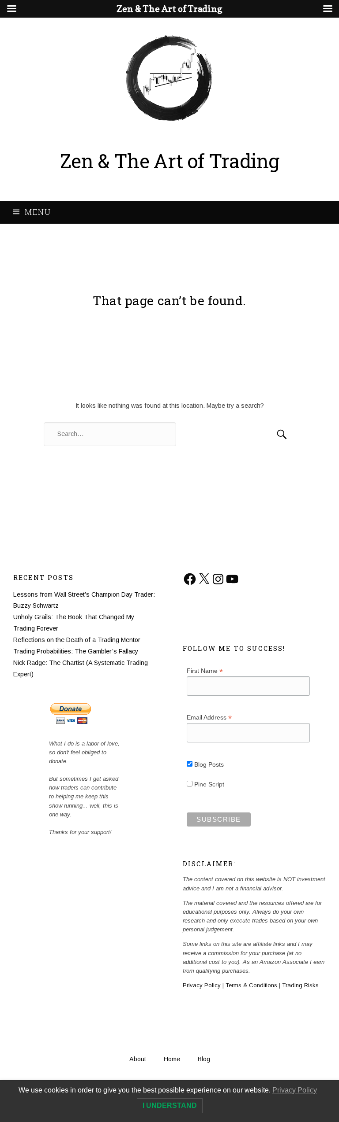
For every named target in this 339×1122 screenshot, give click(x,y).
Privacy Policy (202, 985)
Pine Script (208, 784)
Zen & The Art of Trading (169, 160)
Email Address (209, 717)
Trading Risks (300, 985)
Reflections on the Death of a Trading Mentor (76, 639)
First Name (205, 671)
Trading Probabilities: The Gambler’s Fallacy (75, 651)
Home (172, 1059)
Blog (204, 1059)
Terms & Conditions (251, 985)
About (137, 1059)
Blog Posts (208, 764)
